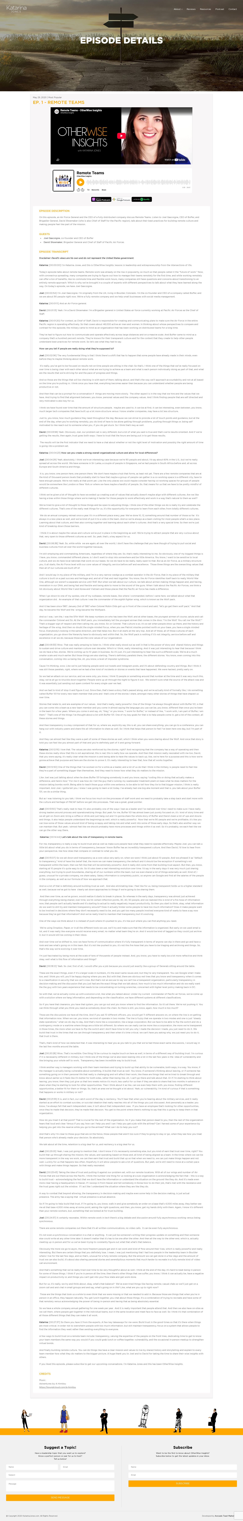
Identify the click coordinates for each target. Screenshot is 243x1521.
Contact (233, 9)
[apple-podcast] (101, 201)
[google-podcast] (121, 201)
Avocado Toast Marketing (226, 1516)
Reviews (191, 9)
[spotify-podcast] (142, 201)
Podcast (219, 9)
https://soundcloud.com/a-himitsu (57, 1387)
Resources (205, 9)
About (177, 9)
